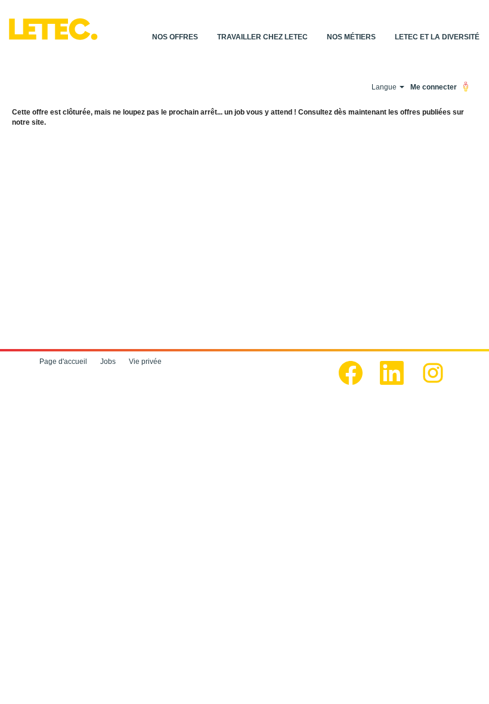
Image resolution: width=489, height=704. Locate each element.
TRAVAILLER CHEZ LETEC (262, 37)
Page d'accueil (63, 361)
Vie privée (145, 361)
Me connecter (433, 87)
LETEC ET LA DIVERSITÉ (437, 37)
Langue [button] (385, 87)
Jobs (108, 361)
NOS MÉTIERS (351, 37)
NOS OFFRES (175, 37)
